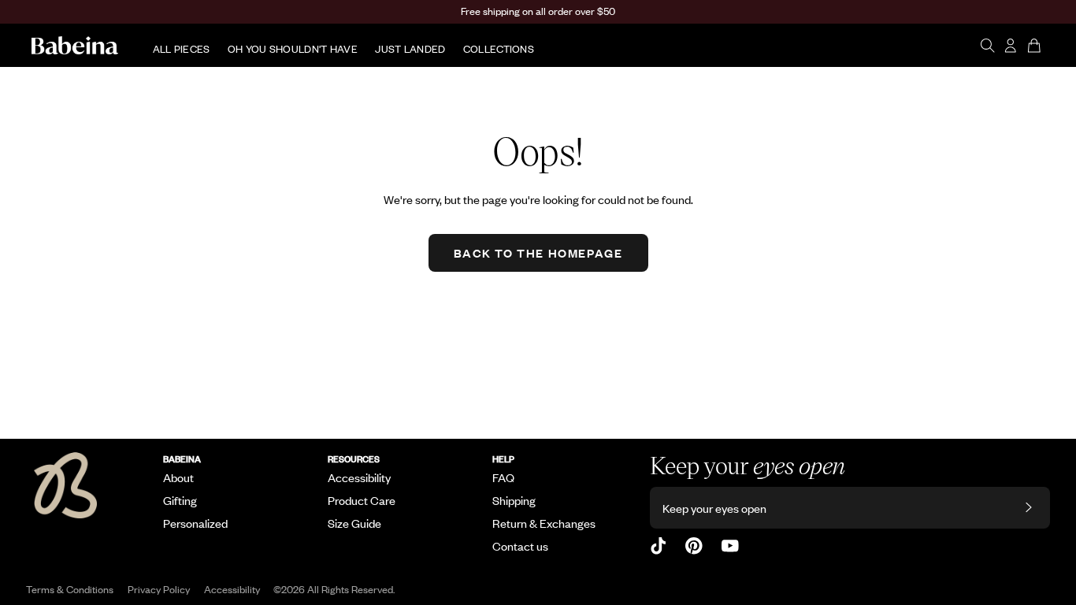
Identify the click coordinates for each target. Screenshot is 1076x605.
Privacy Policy (159, 588)
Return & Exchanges (544, 523)
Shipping (514, 500)
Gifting (180, 500)
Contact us (520, 546)
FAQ (503, 477)
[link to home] (75, 45)
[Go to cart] (1035, 45)
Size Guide (354, 523)
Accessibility (359, 477)
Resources (354, 458)
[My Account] (1011, 45)
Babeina (182, 458)
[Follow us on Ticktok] (658, 546)
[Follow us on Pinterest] (694, 546)
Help (503, 458)
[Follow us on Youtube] (730, 546)
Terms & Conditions (69, 588)
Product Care (361, 500)
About (178, 477)
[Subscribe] (1028, 508)
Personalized (195, 523)
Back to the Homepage (538, 252)
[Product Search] (987, 45)
